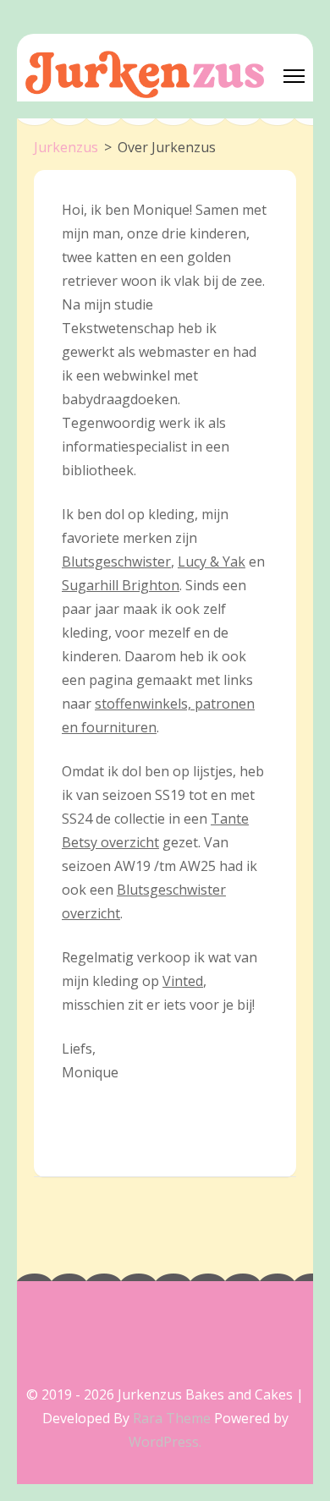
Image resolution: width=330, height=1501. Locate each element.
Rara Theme (173, 1418)
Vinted (182, 981)
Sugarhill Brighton (120, 585)
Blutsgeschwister (116, 561)
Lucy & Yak (211, 561)
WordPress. (165, 1442)
